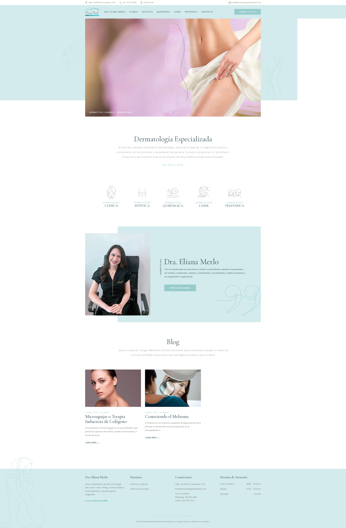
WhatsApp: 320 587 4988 (186, 497)
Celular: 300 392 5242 (184, 500)
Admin (106, 412)
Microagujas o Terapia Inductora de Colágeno (106, 419)
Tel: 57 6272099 (182, 493)
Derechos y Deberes (139, 484)
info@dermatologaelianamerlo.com (190, 489)
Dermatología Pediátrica (112, 66)
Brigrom (180, 521)
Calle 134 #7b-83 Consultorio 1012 (190, 484)
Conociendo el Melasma (167, 416)
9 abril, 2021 (91, 412)
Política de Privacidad (139, 489)
